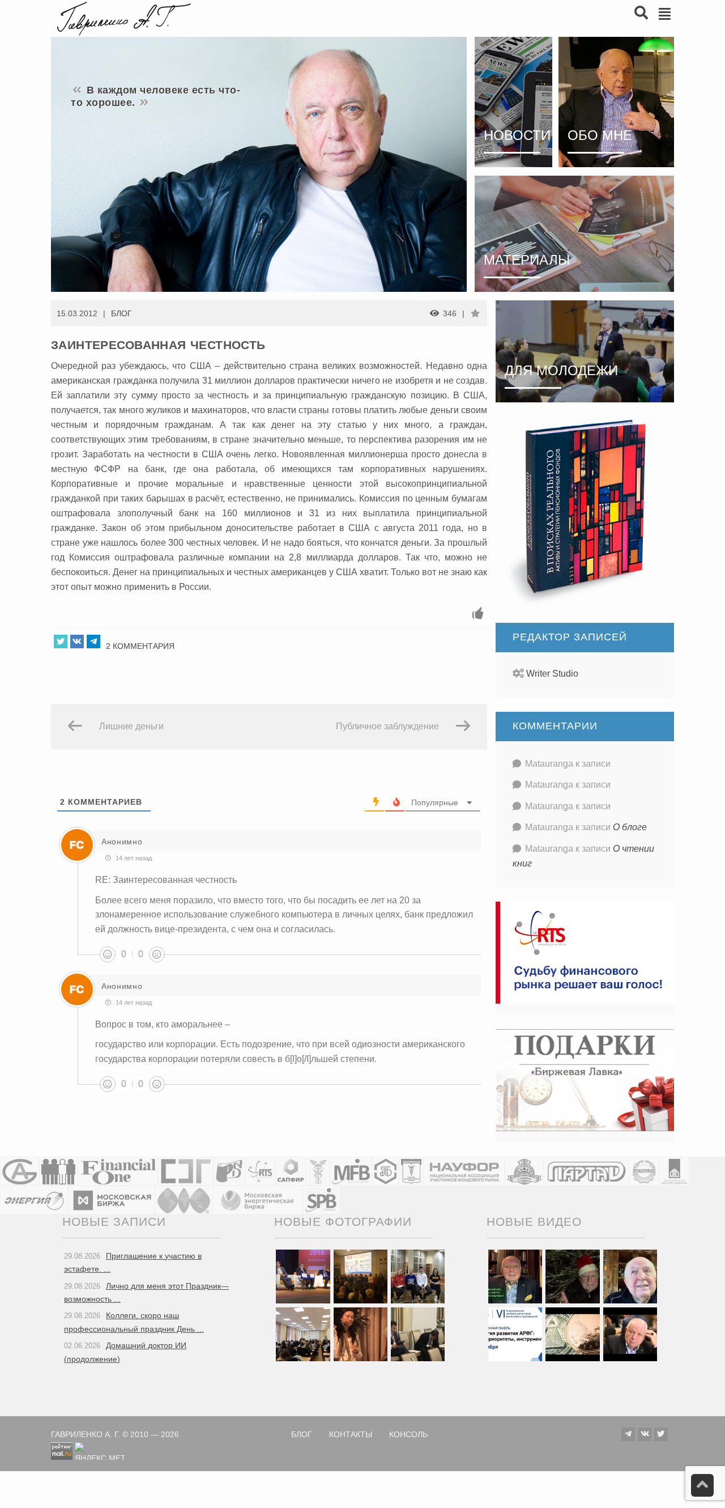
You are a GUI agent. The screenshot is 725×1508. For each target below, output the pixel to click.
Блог (121, 313)
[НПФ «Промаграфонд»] (644, 1171)
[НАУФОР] (464, 1171)
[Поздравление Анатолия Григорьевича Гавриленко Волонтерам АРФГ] (572, 1275)
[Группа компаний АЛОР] (19, 1171)
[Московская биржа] (112, 1200)
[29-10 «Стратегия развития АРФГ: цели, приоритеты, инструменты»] (515, 1333)
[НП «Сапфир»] (291, 1171)
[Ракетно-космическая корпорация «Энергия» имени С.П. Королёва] (34, 1200)
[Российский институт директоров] (674, 1171)
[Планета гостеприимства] (524, 1171)
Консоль (408, 1434)
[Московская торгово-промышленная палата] (411, 1171)
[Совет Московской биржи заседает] (418, 1333)
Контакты (350, 1434)
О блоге (630, 827)
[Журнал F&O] (118, 1171)
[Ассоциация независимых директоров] (58, 1171)
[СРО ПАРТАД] (586, 1171)
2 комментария (140, 646)
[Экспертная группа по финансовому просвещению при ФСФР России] (185, 1171)
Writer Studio (552, 673)
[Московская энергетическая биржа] (257, 1200)
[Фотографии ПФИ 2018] (303, 1275)
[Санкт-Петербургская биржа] (321, 1200)
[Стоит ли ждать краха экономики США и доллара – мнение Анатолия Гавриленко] (572, 1333)
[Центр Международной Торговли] (184, 1200)
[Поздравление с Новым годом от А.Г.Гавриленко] (515, 1275)
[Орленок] (418, 1275)
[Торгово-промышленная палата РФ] (317, 1171)
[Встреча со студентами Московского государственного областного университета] (303, 1333)
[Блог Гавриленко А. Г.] (122, 17)
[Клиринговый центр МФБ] (351, 1171)
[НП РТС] (260, 1171)
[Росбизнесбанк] (229, 1171)
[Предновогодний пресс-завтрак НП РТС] (360, 1333)
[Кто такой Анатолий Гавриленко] (630, 1333)
